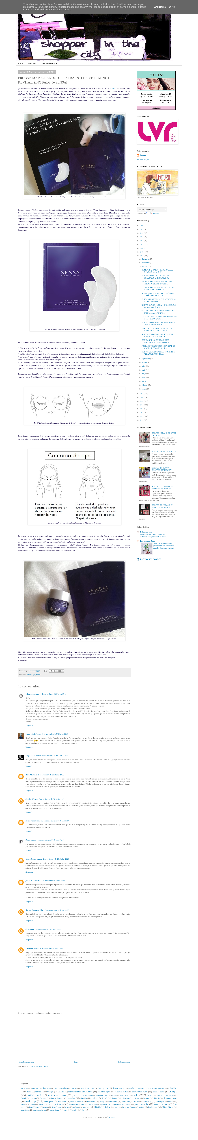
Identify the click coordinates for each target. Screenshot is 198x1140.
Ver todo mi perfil (143, 159)
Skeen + (117, 1107)
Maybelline (113, 1101)
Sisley (107, 1106)
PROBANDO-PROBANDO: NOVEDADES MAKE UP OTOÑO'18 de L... (158, 347)
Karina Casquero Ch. (34, 910)
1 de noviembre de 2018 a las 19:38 (55, 755)
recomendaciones (161, 1104)
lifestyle (156, 1098)
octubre (145, 266)
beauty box (103, 1088)
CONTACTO (33, 63)
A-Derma (24, 1088)
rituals (45, 1107)
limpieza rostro (170, 1097)
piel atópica (93, 1104)
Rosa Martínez (31, 774)
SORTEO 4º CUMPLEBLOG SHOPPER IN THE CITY (163, 487)
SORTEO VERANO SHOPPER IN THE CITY (164, 434)
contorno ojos (30, 674)
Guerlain (83, 1098)
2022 (142, 240)
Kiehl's (104, 1098)
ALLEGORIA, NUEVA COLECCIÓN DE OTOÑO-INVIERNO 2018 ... (158, 294)
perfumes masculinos (76, 1104)
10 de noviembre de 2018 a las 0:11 (52, 948)
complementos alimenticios (80, 1091)
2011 (142, 416)
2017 (142, 393)
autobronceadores (61, 1088)
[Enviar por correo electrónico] (50, 671)
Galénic (23, 1098)
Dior (75, 1095)
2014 (142, 404)
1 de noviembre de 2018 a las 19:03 (55, 734)
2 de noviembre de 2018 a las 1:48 (51, 799)
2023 (142, 236)
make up (30, 1101)
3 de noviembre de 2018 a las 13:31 (54, 880)
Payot (49, 1104)
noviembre (146, 262)
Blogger (112, 1117)
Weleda (73, 1110)
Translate (155, 213)
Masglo (102, 1101)
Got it (172, 7)
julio (144, 366)
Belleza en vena (146, 531)
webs (65, 1110)
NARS (136, 1101)
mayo (144, 373)
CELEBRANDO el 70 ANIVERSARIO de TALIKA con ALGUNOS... (158, 311)
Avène (74, 1088)
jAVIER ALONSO (33, 880)
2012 (142, 412)
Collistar (61, 1091)
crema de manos (158, 1091)
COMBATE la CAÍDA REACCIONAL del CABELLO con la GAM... (157, 270)
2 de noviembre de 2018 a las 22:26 (56, 859)
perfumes (58, 1104)
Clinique (50, 1091)
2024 (142, 233)
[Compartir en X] (56, 671)
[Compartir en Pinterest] (62, 671)
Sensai (112, 88)
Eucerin (149, 1095)
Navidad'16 (147, 1101)
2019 (142, 252)
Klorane (114, 1098)
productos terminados (122, 1104)
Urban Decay (55, 1110)
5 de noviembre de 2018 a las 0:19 (56, 910)
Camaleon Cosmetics (156, 1088)
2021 (142, 244)
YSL (82, 1109)
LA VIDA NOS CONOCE (150, 559)
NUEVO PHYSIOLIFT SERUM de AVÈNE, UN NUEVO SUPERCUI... (158, 323)
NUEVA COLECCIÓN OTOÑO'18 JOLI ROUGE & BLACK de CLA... (157, 335)
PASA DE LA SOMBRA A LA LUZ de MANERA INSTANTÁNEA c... (157, 329)
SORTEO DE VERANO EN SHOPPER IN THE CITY (162, 506)
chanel (28, 1091)
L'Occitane (125, 1098)
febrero (145, 385)
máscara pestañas (76, 1101)
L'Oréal (136, 1098)
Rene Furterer (34, 1107)
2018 (142, 255)
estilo (135, 1095)
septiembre (146, 358)
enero (144, 388)
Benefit (131, 1088)
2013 (142, 408)
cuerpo (173, 1091)
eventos (159, 1095)
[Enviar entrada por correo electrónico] (46, 671)
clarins (38, 1091)
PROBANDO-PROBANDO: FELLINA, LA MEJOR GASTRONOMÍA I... (158, 288)
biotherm (141, 1088)
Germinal (43, 1098)
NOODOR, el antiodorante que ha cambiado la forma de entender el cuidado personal (163, 545)
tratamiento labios (39, 1110)
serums (86, 1106)
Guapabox (71, 1097)
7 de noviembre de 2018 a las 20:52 (48, 929)
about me (35, 1088)
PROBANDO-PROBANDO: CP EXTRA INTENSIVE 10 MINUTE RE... (157, 282)
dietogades (30, 929)
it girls (94, 1097)
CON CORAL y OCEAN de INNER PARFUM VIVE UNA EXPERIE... (156, 341)
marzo (144, 381)
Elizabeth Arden (102, 1095)
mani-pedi (48, 1101)
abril (144, 377)
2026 (142, 225)
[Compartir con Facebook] (59, 671)
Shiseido (97, 1107)
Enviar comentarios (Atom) (38, 1066)
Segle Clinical (56, 1107)
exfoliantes (170, 1095)
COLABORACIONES (50, 63)
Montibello (126, 1101)
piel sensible (105, 1104)
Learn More (160, 7)
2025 (142, 229)
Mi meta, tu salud (32, 694)
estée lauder (124, 1095)
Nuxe (23, 1104)
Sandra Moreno (32, 799)
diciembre (145, 259)
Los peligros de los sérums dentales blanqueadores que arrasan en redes (153, 535)
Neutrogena (160, 1101)
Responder (29, 725)
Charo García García (34, 859)
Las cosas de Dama (147, 541)
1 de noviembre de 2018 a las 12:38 (53, 694)
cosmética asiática (121, 1091)
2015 (142, 401)
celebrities (172, 1088)
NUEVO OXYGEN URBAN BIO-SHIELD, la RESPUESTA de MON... (159, 306)
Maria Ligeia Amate (33, 734)
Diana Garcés (31, 839)
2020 (142, 248)
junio (144, 370)
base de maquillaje (87, 1088)
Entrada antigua (124, 1062)
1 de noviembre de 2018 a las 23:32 (51, 774)
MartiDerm (62, 1101)
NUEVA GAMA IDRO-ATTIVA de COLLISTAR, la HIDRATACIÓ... (155, 276)
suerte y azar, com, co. (34, 820)
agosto (144, 362)
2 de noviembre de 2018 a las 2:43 (56, 820)
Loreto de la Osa (32, 948)
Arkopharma (46, 1088)
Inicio (76, 1062)
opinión (32, 1104)
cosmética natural (139, 1091)
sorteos (141, 1107)
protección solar (141, 1104)
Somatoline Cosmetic (129, 1107)
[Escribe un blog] (53, 671)
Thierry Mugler (168, 1107)
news (170, 1101)
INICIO (21, 63)
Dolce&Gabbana (87, 1095)
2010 (142, 420)
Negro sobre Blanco (33, 755)
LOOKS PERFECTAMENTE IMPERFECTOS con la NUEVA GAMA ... (159, 317)
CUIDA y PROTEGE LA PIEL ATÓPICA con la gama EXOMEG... (159, 300)
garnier (33, 1098)
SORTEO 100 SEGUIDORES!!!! (164, 451)
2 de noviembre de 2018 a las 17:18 (51, 839)
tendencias (152, 1106)
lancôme (146, 1098)
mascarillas (91, 1101)
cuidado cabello (35, 1095)
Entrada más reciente (26, 1062)
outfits (41, 1104)
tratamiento (25, 1110)
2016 (142, 397)
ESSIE (114, 1095)
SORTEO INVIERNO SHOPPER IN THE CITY (162, 469)
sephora (76, 1107)
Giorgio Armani (56, 1098)
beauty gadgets (118, 1088)
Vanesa (143, 155)
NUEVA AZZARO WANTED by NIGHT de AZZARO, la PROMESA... (158, 352)
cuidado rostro (57, 1095)
